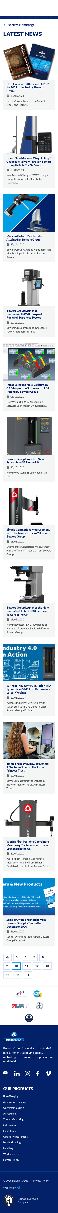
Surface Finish (11, 1159)
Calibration (9, 1125)
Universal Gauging (13, 1107)
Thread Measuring (13, 1119)
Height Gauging (12, 1142)
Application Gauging (14, 1102)
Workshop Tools (12, 1154)
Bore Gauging (10, 1096)
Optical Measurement (15, 1136)
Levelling (8, 1148)
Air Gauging (9, 1113)
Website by (9, 1188)
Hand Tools (9, 1130)
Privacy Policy (40, 1180)
